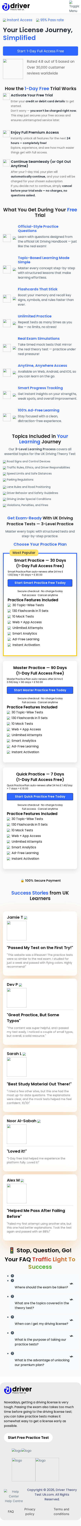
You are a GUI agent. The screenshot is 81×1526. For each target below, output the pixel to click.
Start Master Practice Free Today (40, 690)
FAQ (11, 1511)
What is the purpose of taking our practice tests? (40, 1342)
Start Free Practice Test (28, 1437)
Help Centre (14, 1501)
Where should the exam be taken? (41, 1287)
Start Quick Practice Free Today (40, 796)
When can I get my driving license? (41, 1323)
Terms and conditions (61, 1511)
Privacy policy (29, 1511)
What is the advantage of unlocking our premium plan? (42, 1362)
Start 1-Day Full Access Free (40, 51)
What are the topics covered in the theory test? (42, 1305)
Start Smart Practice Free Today (40, 583)
